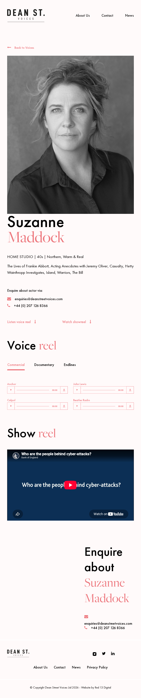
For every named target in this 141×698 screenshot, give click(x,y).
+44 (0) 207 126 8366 (31, 305)
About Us (83, 15)
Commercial (16, 364)
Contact (107, 15)
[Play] (11, 390)
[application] (33, 390)
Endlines (70, 364)
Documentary (44, 364)
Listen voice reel (19, 321)
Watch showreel (74, 321)
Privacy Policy (97, 667)
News (129, 15)
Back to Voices (24, 47)
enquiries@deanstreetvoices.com (39, 298)
